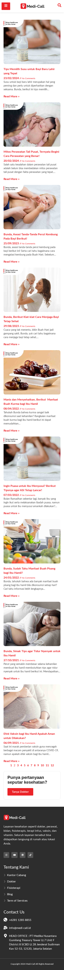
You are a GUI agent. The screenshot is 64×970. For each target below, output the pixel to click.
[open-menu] (5, 6)
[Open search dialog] (59, 6)
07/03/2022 (12, 495)
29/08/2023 (12, 326)
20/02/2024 (12, 160)
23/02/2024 (12, 78)
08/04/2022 (12, 408)
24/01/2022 (12, 577)
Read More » (11, 96)
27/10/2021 (12, 660)
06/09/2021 (12, 742)
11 (47, 765)
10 (42, 765)
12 (52, 765)
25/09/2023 (12, 243)
